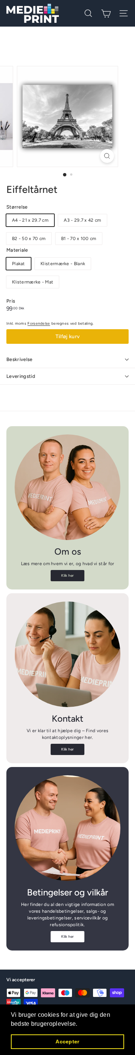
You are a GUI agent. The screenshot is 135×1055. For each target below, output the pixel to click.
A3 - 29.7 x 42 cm (82, 220)
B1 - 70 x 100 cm (78, 238)
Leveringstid (20, 376)
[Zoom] (107, 156)
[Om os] (67, 487)
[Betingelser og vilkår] (67, 828)
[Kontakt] (67, 654)
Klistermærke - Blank (62, 263)
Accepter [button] (67, 1042)
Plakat (18, 263)
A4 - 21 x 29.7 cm (30, 220)
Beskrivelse (19, 359)
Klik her (67, 575)
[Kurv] (106, 13)
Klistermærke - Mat (32, 282)
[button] (80, 1024)
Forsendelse (38, 323)
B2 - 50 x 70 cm (29, 238)
